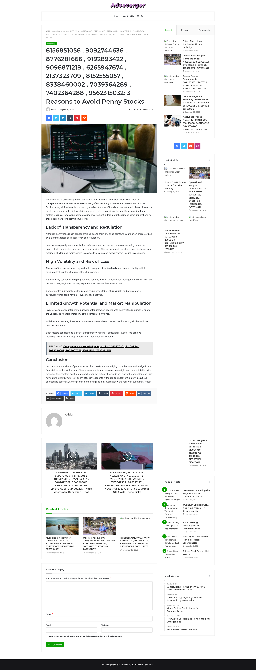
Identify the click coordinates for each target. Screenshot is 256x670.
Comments (204, 30)
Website (105, 625)
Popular (185, 30)
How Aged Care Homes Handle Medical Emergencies (195, 539)
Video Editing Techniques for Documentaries (191, 525)
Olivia (53, 109)
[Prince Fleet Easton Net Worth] (172, 555)
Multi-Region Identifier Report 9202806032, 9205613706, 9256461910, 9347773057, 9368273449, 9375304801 (60, 543)
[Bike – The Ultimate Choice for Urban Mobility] (172, 46)
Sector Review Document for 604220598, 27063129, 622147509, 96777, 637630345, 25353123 (195, 82)
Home (116, 16)
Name (49, 614)
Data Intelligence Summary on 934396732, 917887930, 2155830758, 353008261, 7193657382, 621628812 (196, 102)
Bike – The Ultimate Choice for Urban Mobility (193, 44)
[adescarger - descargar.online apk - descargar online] (128, 6)
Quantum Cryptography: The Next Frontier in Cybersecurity (196, 508)
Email (49, 625)
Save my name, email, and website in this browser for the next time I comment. (85, 636)
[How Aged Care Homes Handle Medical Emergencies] (172, 541)
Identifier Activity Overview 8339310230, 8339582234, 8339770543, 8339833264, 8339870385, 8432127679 (134, 542)
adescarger (60, 31)
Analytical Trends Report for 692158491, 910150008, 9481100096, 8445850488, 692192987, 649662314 (196, 123)
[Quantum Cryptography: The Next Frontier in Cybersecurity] (172, 511)
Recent (168, 30)
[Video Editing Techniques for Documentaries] (172, 526)
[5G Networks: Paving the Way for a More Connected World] (172, 495)
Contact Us (128, 16)
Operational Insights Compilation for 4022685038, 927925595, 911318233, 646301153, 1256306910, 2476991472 (99, 543)
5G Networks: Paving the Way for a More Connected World (196, 493)
